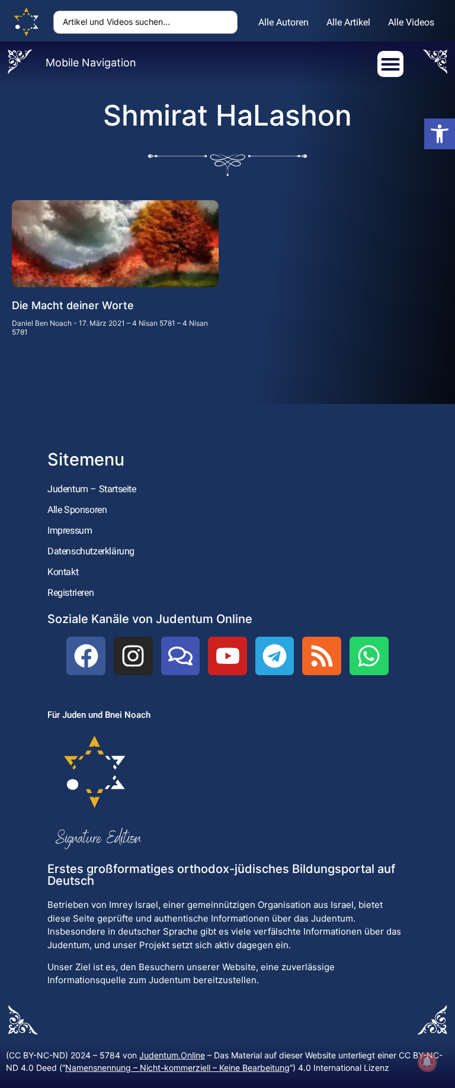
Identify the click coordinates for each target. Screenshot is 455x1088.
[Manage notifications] (427, 1061)
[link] (439, 133)
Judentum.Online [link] (172, 1055)
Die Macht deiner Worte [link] (73, 305)
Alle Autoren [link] (283, 22)
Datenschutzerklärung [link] (90, 551)
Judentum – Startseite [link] (91, 489)
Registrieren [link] (70, 592)
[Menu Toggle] (390, 64)
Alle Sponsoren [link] (77, 509)
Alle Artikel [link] (348, 22)
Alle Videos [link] (411, 22)
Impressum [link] (69, 530)
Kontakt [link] (62, 571)
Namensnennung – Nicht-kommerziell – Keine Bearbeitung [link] (177, 1068)
